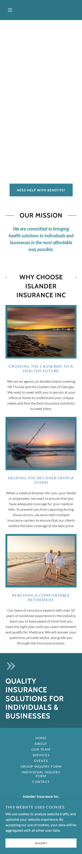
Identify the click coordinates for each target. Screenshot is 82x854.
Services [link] (41, 755)
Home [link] (41, 738)
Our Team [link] (41, 749)
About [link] (41, 744)
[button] (10, 10)
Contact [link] (41, 782)
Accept (41, 843)
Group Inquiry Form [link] (41, 766)
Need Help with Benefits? (41, 190)
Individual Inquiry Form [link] (41, 774)
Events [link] (41, 761)
